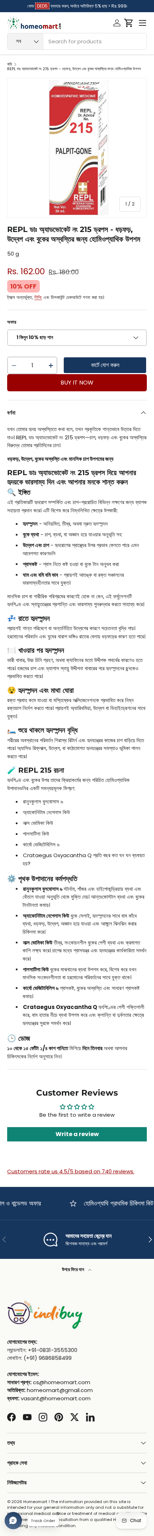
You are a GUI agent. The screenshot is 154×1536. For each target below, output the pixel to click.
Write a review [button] (77, 1134)
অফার (11, 322)
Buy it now (77, 382)
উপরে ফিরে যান (73, 1269)
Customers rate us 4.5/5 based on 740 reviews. (70, 1171)
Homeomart (35, 1501)
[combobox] (77, 41)
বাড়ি (9, 64)
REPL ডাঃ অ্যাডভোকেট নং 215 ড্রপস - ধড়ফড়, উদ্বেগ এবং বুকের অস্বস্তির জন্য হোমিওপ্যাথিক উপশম (74, 69)
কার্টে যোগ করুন (105, 365)
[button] (129, 23)
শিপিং (38, 297)
